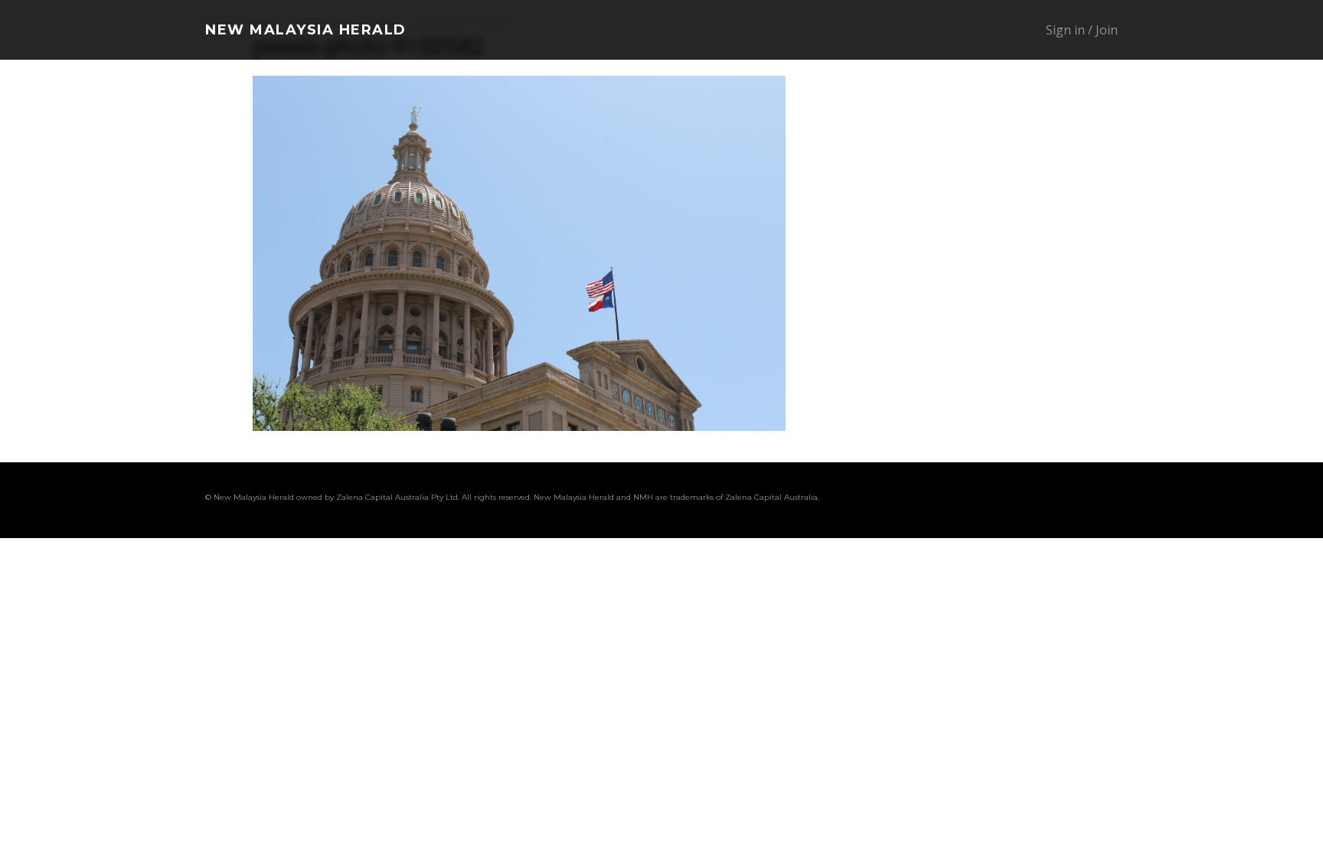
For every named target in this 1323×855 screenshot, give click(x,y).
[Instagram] (961, 500)
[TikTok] (1020, 500)
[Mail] (990, 500)
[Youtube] (1107, 500)
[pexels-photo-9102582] (519, 426)
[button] (966, 30)
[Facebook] (932, 500)
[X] (1049, 500)
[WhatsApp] (1078, 500)
